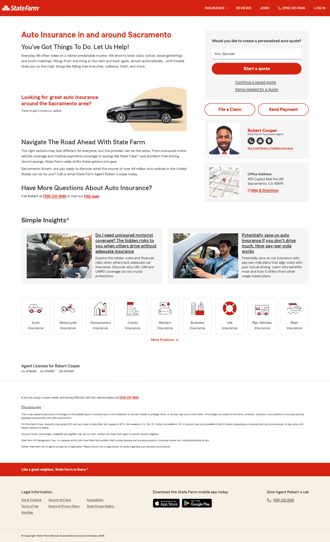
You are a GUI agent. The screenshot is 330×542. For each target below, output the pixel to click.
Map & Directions (264, 190)
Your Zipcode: (224, 54)
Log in (320, 8)
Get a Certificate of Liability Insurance (270, 148)
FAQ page (91, 196)
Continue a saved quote (255, 82)
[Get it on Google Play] (197, 503)
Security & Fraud (59, 500)
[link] (21, 8)
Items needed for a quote (256, 89)
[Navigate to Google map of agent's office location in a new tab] (269, 141)
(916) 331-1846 (294, 8)
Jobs (264, 8)
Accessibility (95, 500)
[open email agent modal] (260, 141)
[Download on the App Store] (166, 503)
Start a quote (257, 68)
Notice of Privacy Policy (64, 506)
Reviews (243, 8)
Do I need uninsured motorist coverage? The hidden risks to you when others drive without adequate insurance (125, 243)
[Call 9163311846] (251, 141)
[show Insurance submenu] (226, 8)
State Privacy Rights (100, 506)
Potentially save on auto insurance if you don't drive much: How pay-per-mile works (269, 243)
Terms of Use (30, 506)
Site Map (27, 512)
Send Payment (283, 109)
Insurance (214, 8)
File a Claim (230, 109)
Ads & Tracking (31, 500)
